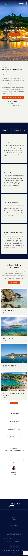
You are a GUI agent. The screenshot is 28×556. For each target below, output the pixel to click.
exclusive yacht (12, 271)
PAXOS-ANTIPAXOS (8, 311)
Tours (4, 313)
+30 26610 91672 (14, 525)
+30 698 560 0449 (20, 523)
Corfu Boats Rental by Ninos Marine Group (13, 550)
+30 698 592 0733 (8, 523)
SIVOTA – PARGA (8, 338)
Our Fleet (10, 34)
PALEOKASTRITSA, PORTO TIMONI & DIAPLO (13, 394)
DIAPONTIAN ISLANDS (10, 366)
